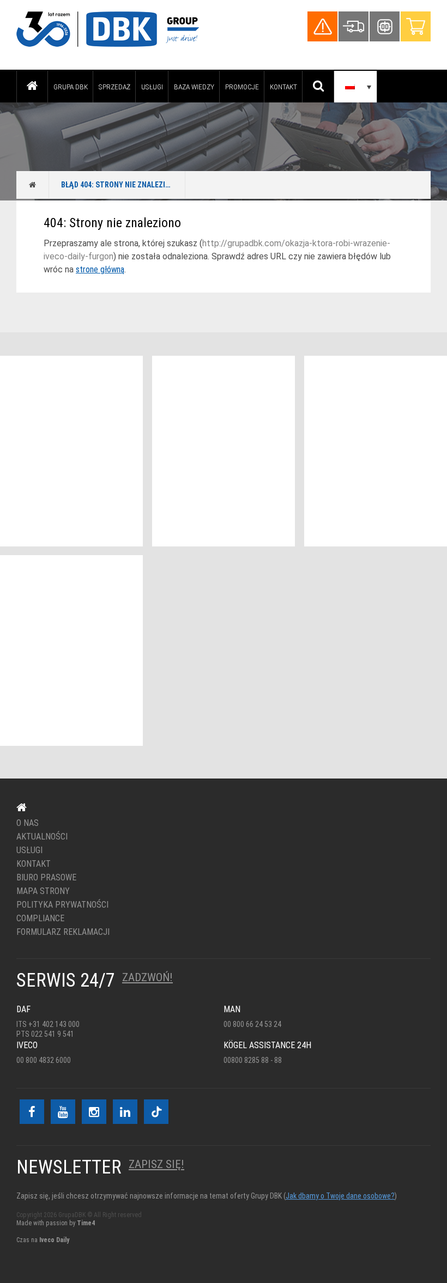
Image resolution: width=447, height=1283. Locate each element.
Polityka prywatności (62, 905)
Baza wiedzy (194, 86)
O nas (27, 823)
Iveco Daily (54, 1240)
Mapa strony (43, 891)
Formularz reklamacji (63, 932)
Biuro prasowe (46, 878)
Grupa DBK (70, 86)
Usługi (152, 86)
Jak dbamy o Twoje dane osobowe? (340, 1195)
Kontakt (283, 86)
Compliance (40, 918)
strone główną (100, 269)
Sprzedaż (114, 86)
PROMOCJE (242, 86)
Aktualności (42, 837)
